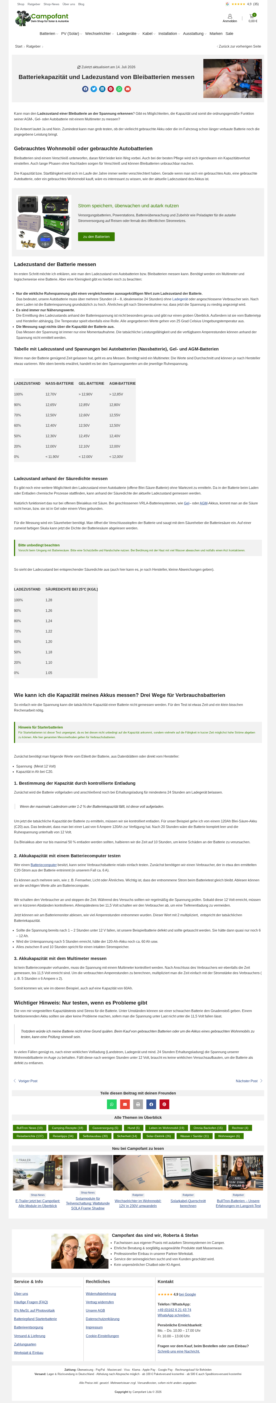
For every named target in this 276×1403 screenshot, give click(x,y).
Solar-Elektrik (158, 1136)
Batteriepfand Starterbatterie (35, 1319)
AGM (203, 503)
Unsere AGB (95, 1310)
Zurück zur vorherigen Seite (240, 46)
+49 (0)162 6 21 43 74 (174, 1310)
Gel (186, 503)
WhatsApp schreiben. (174, 1315)
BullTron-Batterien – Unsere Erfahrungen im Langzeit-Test (238, 1203)
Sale (229, 33)
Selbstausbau (95, 1136)
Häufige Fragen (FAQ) (31, 1302)
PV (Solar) (70, 33)
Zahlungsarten (25, 1344)
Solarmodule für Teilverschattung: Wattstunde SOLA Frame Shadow (88, 1203)
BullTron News (30, 1128)
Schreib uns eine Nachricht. (179, 1351)
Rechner (240, 1128)
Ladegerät (180, 299)
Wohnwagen (229, 1136)
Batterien (47, 33)
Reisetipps (63, 1136)
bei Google (187, 1294)
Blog (81, 4)
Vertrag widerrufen (100, 1302)
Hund (134, 1128)
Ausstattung (193, 33)
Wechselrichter (98, 33)
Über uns (69, 4)
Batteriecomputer (44, 865)
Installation (167, 33)
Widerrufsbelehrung (101, 1294)
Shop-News (51, 4)
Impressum (94, 1327)
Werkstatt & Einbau (28, 1353)
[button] (85, 89)
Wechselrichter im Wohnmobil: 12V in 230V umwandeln (138, 1203)
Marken (216, 33)
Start (18, 46)
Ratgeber (34, 4)
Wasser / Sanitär (194, 1136)
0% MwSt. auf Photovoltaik (34, 1310)
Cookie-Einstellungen (102, 1336)
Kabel (147, 33)
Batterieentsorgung (28, 1327)
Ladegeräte (126, 33)
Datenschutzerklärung (102, 1319)
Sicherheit (127, 1136)
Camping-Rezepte (67, 1128)
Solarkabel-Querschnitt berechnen (188, 1203)
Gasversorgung (105, 1128)
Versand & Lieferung (29, 1336)
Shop (20, 4)
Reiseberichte (30, 1136)
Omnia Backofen (208, 1128)
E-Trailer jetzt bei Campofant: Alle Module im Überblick (38, 1203)
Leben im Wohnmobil (166, 1128)
